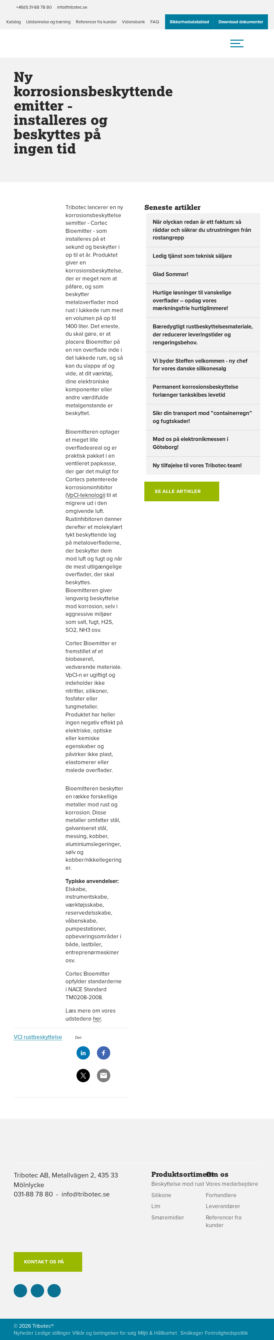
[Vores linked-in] (20, 1290)
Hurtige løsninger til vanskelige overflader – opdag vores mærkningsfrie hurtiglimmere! (192, 300)
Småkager (191, 1332)
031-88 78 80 (33, 1194)
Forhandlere (221, 1195)
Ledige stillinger (53, 1332)
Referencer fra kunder (96, 22)
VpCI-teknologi (85, 495)
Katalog (13, 22)
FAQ (154, 22)
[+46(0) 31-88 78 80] (37, 1290)
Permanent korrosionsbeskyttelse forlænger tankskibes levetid (195, 391)
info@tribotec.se (72, 7)
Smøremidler (167, 1217)
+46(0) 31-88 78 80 (34, 7)
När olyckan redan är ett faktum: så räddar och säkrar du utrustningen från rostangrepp (202, 230)
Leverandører (223, 1206)
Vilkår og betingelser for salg (104, 1332)
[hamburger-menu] (237, 43)
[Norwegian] (262, 1253)
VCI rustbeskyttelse (38, 1037)
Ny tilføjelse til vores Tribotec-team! (197, 465)
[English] (262, 1239)
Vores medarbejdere (232, 1184)
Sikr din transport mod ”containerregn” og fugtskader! (202, 417)
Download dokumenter (241, 22)
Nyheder (23, 1332)
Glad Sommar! (170, 274)
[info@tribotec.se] (54, 1290)
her (97, 1019)
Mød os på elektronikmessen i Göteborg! (190, 443)
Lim (155, 1206)
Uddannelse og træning (48, 22)
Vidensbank (133, 22)
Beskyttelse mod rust (177, 1184)
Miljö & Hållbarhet (157, 1332)
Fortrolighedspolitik (226, 1332)
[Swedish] (262, 1224)
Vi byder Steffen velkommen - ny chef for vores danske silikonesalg (200, 365)
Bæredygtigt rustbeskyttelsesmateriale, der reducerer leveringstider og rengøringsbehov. (203, 334)
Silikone (161, 1195)
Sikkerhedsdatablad (189, 22)
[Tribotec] (41, 46)
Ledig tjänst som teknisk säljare (192, 256)
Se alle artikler (178, 491)
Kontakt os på (44, 1261)
